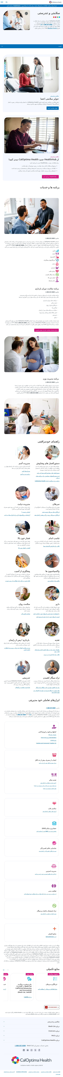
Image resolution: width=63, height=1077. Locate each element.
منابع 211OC (53, 740)
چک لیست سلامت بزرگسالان (22, 687)
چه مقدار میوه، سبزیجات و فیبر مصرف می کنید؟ (45, 785)
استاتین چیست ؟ (26, 512)
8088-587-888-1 (47, 24)
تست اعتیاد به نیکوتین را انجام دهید (48, 914)
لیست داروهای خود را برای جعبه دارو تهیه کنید (47, 617)
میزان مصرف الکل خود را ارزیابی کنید (47, 763)
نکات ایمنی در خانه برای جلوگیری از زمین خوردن (17, 581)
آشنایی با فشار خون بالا (24, 548)
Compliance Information (21, 1071)
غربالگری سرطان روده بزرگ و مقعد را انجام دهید (46, 515)
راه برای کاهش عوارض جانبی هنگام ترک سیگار (47, 687)
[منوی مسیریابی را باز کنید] (2, 2)
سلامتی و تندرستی (53, 1022)
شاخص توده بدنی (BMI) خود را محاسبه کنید (46, 831)
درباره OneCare (53, 1031)
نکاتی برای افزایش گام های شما (51, 546)
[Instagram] (31, 1050)
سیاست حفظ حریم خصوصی (33, 1071)
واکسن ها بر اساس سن (53, 581)
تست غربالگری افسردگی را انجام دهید (47, 851)
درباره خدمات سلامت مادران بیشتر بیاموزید (46, 330)
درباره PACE (55, 1036)
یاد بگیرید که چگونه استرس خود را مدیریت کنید (45, 874)
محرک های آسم (26, 471)
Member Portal (52, 28)
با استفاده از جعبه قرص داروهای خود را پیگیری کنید (46, 614)
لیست (59, 46)
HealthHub (16, 6)
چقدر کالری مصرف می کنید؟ (49, 788)
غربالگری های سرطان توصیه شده (50, 512)
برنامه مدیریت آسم (25, 474)
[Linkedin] (23, 1050)
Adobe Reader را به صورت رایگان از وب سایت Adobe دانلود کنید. (41, 1014)
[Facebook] (39, 1050)
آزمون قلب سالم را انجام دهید (49, 811)
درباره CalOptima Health (50, 1040)
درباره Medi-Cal (53, 1026)
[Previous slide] (8, 970)
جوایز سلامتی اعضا (52, 108)
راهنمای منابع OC (52, 734)
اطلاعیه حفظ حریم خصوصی (46, 1071)
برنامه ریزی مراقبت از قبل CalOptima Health (47, 481)
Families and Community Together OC (46, 743)
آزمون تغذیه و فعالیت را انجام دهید (48, 783)
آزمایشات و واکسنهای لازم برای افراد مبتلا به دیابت (17, 515)
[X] (35, 1050)
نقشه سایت (58, 1074)
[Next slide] (4, 970)
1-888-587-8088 (20, 1045)
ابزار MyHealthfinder (51, 936)
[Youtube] (27, 1050)
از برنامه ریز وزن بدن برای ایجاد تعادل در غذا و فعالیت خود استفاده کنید (40, 894)
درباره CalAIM (28, 997)
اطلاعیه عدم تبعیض (56, 1071)
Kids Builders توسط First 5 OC (48, 737)
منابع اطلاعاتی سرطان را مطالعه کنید (47, 989)
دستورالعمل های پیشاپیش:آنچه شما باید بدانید (48, 473)
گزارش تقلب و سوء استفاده (9, 1071)
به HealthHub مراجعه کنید (50, 177)
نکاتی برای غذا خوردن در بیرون (51, 654)
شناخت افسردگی (25, 614)
